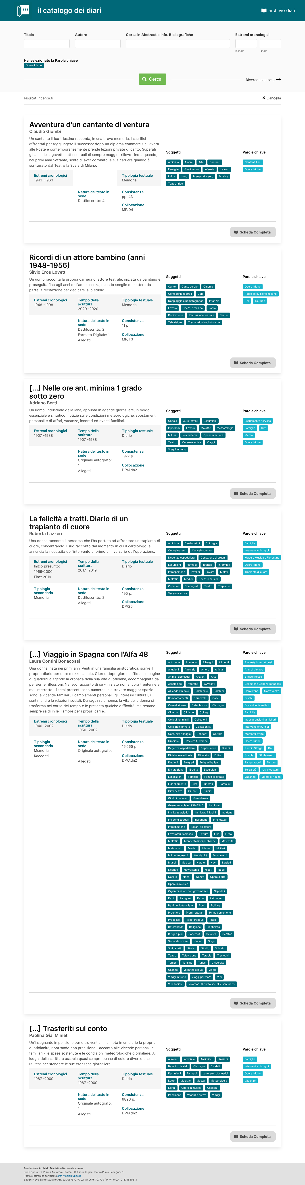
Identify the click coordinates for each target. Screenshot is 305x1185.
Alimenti (224, 662)
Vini (219, 977)
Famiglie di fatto (214, 776)
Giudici (207, 791)
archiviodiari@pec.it (69, 1175)
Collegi (204, 712)
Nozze (200, 876)
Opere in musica (193, 308)
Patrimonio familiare (180, 905)
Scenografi (191, 586)
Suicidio (220, 948)
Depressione (208, 748)
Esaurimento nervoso (258, 420)
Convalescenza (202, 550)
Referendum (175, 927)
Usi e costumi (270, 769)
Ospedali (173, 586)
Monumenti (220, 855)
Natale (200, 862)
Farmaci (192, 564)
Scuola (249, 755)
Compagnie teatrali (180, 293)
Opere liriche (34, 65)
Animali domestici (179, 676)
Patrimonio (216, 898)
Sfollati (198, 941)
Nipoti (208, 869)
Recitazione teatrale (201, 315)
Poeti (202, 905)
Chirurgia (211, 543)
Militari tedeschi (178, 855)
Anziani (200, 676)
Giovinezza (191, 169)
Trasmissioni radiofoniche (204, 322)
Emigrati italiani (209, 762)
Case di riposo (177, 705)
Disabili (226, 748)
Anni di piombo (254, 669)
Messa (206, 848)
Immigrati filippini (205, 812)
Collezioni (200, 719)
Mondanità (200, 855)
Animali (219, 669)
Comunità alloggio (179, 733)
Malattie (206, 428)
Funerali (208, 784)
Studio (205, 948)
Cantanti (214, 162)
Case (215, 698)
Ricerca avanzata (261, 80)
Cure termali (190, 420)
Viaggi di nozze (271, 776)
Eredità (193, 769)
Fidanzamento (177, 784)
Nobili (221, 869)
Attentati (193, 683)
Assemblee (175, 683)
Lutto (184, 176)
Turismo (187, 962)
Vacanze (250, 776)
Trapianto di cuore (256, 572)
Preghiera (174, 912)
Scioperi (211, 934)
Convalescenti (177, 550)
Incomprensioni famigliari (260, 719)
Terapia (206, 955)
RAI (247, 301)
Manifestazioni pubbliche (200, 841)
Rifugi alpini (175, 934)
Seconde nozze (178, 941)
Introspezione (176, 572)
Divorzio (203, 755)
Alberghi (208, 662)
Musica (223, 176)
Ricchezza (213, 927)
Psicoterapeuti (195, 919)
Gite (263, 428)
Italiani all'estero (201, 826)
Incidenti (227, 812)
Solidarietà (175, 948)
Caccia (172, 420)
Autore (81, 34)
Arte (201, 162)
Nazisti (226, 862)
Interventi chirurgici (257, 550)
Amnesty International (258, 662)
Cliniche (189, 712)
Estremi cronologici (252, 34)
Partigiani (185, 898)
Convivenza (271, 691)
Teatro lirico (175, 183)
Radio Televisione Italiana (261, 293)
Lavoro (224, 169)
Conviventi (251, 691)
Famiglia (250, 428)
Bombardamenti (178, 698)
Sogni (211, 941)
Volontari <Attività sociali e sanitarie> (211, 984)
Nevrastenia (190, 435)
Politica (215, 905)
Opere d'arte (218, 876)
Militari (172, 435)
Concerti (201, 733)
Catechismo (199, 705)
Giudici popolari (178, 798)
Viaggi (211, 442)
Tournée (260, 301)
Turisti (202, 962)
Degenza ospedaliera (181, 557)
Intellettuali (220, 819)
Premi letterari (194, 912)
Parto (200, 898)
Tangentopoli (253, 762)
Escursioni (210, 420)
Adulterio (191, 662)
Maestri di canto (203, 176)
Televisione (175, 322)
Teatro (224, 315)
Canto (172, 286)
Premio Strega (253, 748)
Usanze (173, 969)
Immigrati (214, 805)
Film (194, 784)
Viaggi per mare (201, 977)
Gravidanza (200, 798)
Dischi (249, 698)
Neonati (173, 869)
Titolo (29, 34)
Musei (172, 862)
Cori (200, 293)
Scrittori (227, 934)
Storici (191, 948)
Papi (171, 898)
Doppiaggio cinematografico (185, 301)
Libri (216, 834)
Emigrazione (176, 769)
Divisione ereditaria (180, 755)
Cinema (208, 286)
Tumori (172, 962)
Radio (212, 308)
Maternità (227, 841)
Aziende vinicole (178, 691)
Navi (213, 862)
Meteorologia (225, 428)
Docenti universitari (257, 705)
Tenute (271, 762)
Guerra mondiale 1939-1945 (185, 805)
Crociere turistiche (196, 741)
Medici (188, 579)
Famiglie (173, 169)
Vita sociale (175, 984)
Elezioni (173, 762)
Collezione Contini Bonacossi (263, 683)
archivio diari (281, 10)
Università (217, 962)
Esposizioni (175, 776)
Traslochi (223, 955)
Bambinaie (201, 691)
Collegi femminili (178, 719)
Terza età (251, 769)
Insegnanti (200, 819)
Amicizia (173, 162)
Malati (224, 572)
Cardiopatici (192, 543)
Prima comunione (220, 912)
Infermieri (224, 564)
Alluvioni (173, 669)
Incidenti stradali (178, 819)
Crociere (173, 741)
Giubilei (193, 791)
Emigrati (189, 762)
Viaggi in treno (177, 449)
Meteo (249, 435)
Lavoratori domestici (181, 834)
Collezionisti (203, 726)
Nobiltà (172, 876)
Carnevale (200, 698)
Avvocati (209, 683)
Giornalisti (225, 784)
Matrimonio (175, 848)
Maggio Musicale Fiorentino (262, 557)
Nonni (186, 876)
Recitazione (175, 315)
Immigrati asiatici (178, 812)
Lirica (171, 176)
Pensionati (174, 1095)
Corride (217, 733)
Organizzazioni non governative (188, 891)
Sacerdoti (194, 934)
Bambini (219, 691)
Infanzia (210, 169)
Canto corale (190, 286)
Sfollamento (266, 755)
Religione (195, 927)
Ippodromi (174, 428)
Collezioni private (179, 726)
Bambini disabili (178, 1066)
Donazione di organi (213, 557)
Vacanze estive (191, 442)
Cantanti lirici (253, 162)
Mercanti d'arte (254, 733)
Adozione (174, 662)
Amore (189, 162)
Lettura (203, 834)
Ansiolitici (207, 1059)
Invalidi (195, 572)
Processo (174, 919)
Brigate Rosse (253, 676)
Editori (218, 755)
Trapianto (224, 586)
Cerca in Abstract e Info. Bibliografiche (159, 34)
